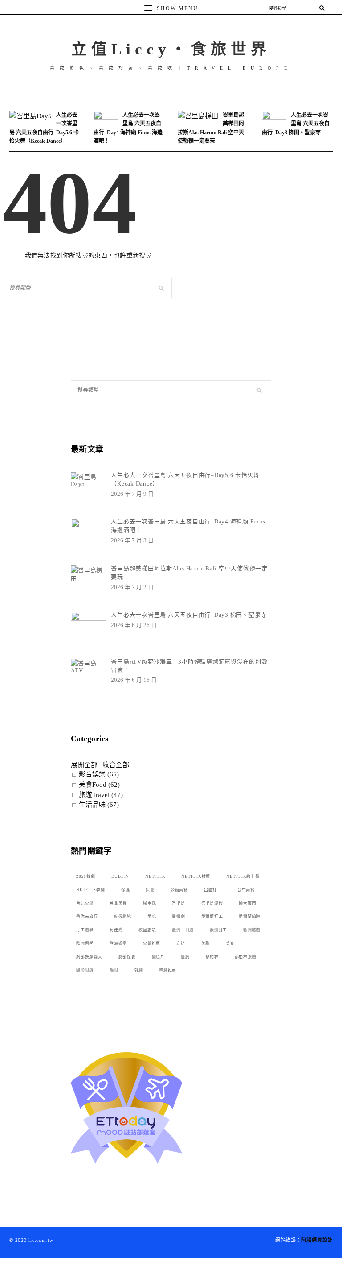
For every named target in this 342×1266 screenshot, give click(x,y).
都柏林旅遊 (245, 957)
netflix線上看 (243, 876)
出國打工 (212, 890)
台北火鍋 (85, 903)
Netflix (155, 876)
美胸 (205, 943)
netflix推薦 (195, 876)
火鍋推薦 (151, 943)
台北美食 (118, 903)
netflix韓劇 (90, 890)
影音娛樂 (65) (99, 774)
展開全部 (84, 764)
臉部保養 (127, 957)
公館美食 (179, 890)
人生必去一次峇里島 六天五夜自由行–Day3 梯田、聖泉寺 (296, 124)
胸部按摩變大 (89, 957)
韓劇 (138, 970)
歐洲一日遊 (183, 930)
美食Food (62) (99, 784)
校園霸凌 (147, 930)
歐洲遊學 (118, 943)
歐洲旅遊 (252, 930)
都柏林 (211, 957)
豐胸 (185, 957)
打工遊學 (85, 930)
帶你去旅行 (87, 916)
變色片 (158, 957)
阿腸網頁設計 (317, 1240)
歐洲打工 (218, 930)
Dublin (120, 876)
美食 (230, 943)
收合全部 (115, 764)
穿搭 (180, 943)
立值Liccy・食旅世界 (171, 49)
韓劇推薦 (167, 970)
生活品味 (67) (99, 804)
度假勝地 (122, 916)
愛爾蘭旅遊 (250, 916)
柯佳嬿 (116, 930)
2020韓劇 (85, 876)
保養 (150, 890)
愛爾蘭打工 (212, 916)
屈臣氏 (149, 903)
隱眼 (114, 970)
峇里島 (178, 903)
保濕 (125, 890)
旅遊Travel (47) (101, 794)
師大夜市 (247, 903)
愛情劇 (178, 916)
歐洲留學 (85, 943)
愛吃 (151, 916)
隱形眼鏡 (85, 970)
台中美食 (246, 890)
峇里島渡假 (212, 903)
